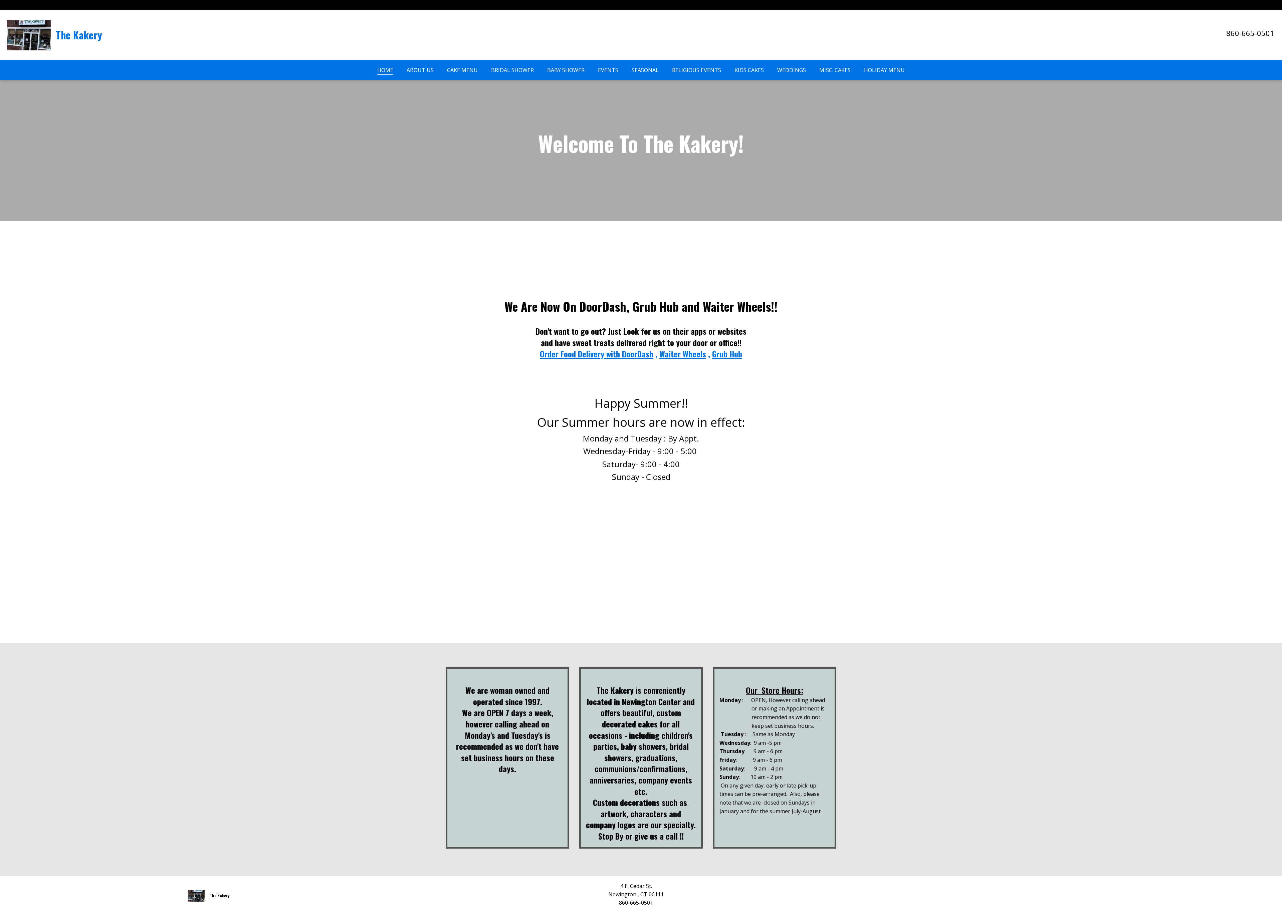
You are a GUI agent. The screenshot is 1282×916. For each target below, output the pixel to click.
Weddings (791, 70)
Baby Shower (566, 70)
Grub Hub (727, 354)
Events (608, 70)
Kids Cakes (749, 70)
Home (385, 70)
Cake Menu (462, 70)
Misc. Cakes (835, 70)
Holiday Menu (884, 70)
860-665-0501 (1250, 33)
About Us (420, 70)
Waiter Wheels (682, 354)
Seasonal (645, 70)
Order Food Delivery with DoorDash (596, 354)
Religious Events (696, 70)
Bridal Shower (512, 70)
